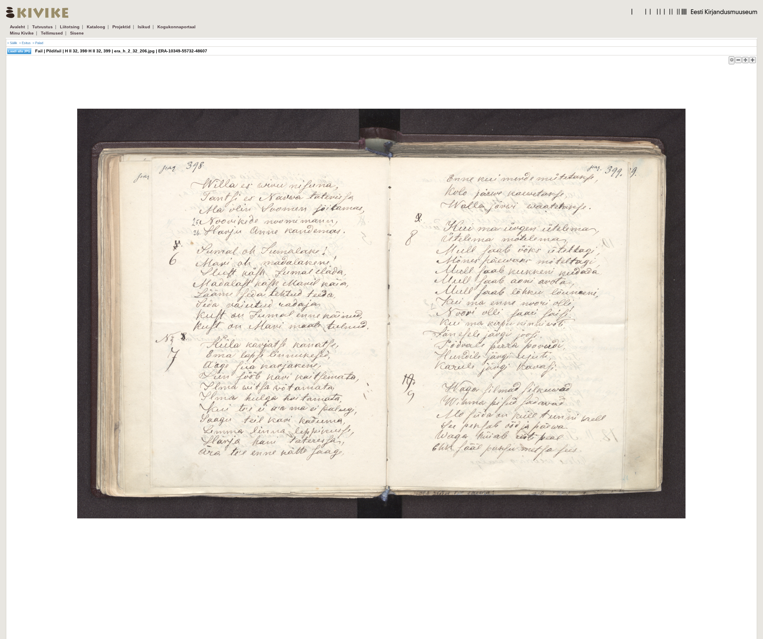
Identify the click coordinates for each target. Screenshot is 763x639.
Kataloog (96, 26)
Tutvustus (42, 26)
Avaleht (17, 26)
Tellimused (52, 33)
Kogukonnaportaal (176, 26)
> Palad (37, 43)
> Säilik (12, 43)
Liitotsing (70, 26)
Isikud (144, 26)
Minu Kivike (22, 33)
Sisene (77, 33)
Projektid (121, 26)
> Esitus (25, 43)
